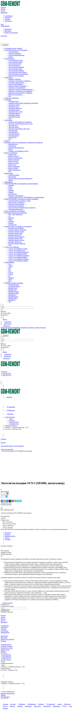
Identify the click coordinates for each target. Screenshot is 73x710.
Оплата (7, 538)
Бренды (3, 619)
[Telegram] (20, 501)
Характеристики (10, 536)
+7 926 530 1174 (6, 658)
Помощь (3, 641)
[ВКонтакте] (2, 501)
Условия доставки (6, 646)
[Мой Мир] (7, 501)
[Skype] (18, 501)
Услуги (3, 620)
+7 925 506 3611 (6, 655)
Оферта (3, 695)
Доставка (8, 539)
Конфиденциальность (8, 693)
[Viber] (12, 501)
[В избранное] (5, 493)
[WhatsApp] (15, 501)
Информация (5, 632)
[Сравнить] (4, 496)
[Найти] (2, 317)
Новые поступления (11, 32)
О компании (9, 16)
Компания (4, 622)
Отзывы (7, 19)
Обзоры (3, 651)
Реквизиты (8, 29)
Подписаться (5, 610)
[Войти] (1, 379)
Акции (3, 617)
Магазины (8, 31)
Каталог (3, 615)
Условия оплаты (6, 644)
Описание (8, 532)
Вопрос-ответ (5, 649)
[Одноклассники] (4, 501)
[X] (10, 501)
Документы (8, 21)
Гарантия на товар (7, 648)
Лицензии (8, 17)
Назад (11, 419)
